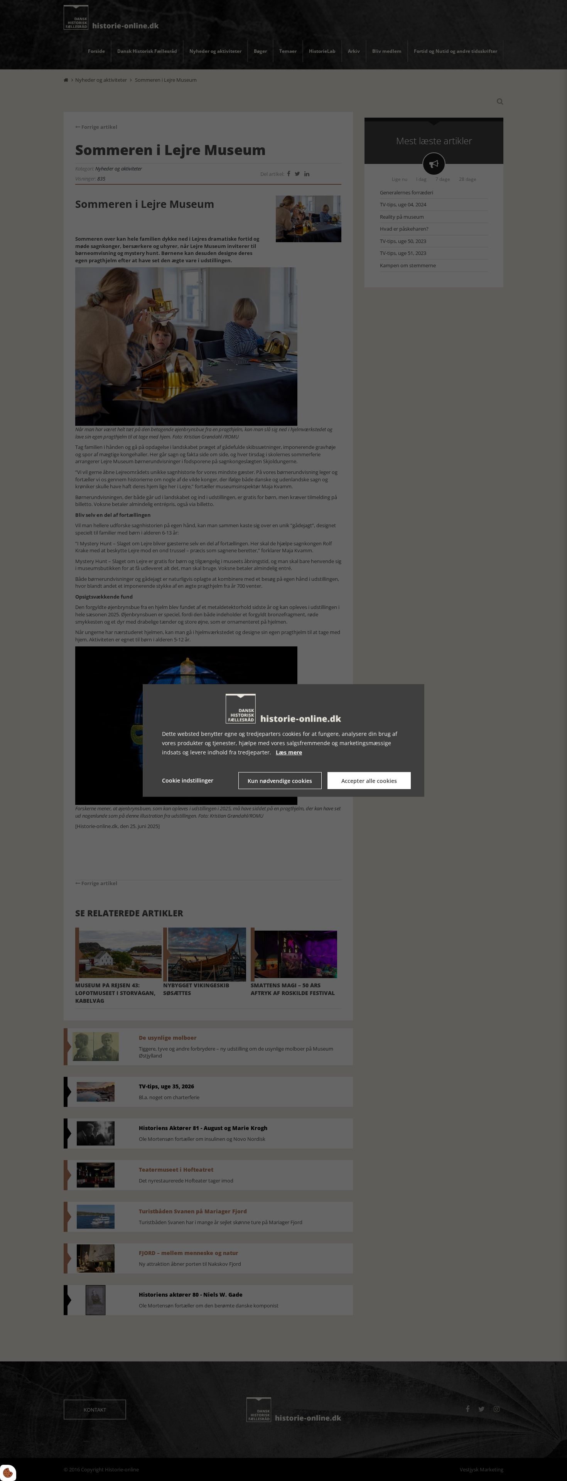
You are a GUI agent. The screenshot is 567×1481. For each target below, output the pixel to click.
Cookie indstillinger (187, 780)
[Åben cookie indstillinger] (8, 1473)
